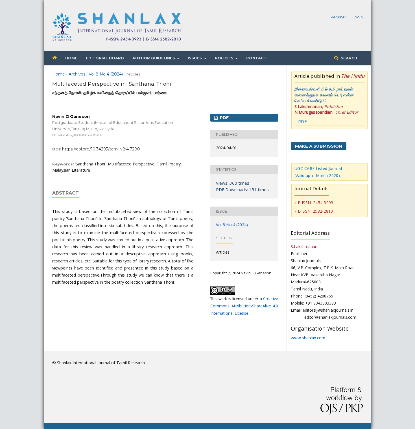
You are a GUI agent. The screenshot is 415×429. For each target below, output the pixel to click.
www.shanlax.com (308, 337)
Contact (256, 58)
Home (71, 58)
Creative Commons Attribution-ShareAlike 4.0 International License (244, 306)
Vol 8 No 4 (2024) (106, 74)
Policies (225, 58)
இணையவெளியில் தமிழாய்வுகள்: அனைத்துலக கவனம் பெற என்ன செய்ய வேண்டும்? (324, 95)
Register (338, 17)
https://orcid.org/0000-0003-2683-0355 (77, 135)
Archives (77, 74)
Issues (195, 58)
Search (348, 58)
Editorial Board (105, 58)
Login (358, 17)
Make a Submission (318, 146)
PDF (224, 117)
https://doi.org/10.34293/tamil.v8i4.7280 (101, 149)
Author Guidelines (154, 58)
